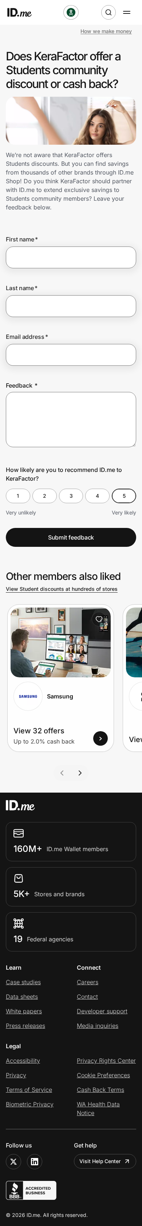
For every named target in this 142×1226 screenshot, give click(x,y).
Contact (87, 996)
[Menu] (127, 12)
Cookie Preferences (103, 1075)
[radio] (18, 496)
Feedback (22, 385)
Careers (87, 982)
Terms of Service (29, 1089)
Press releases (25, 1025)
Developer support (102, 1011)
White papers (24, 1011)
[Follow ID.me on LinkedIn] (34, 1161)
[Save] (99, 619)
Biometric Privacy (30, 1104)
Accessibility (23, 1060)
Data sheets (22, 996)
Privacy (16, 1075)
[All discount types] (71, 12)
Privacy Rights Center (106, 1060)
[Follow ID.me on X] (13, 1161)
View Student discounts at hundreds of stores (62, 589)
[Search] (108, 12)
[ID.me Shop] (24, 12)
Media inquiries (97, 1025)
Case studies (23, 982)
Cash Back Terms (100, 1089)
